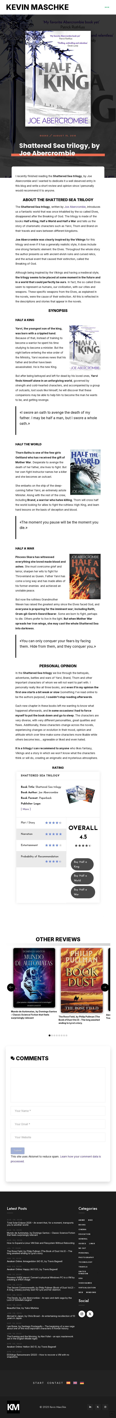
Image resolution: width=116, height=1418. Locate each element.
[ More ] (26, 809)
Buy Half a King (80, 864)
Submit (18, 1150)
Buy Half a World (80, 878)
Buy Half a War (80, 892)
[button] (107, 7)
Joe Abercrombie (75, 206)
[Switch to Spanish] (68, 1383)
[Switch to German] (81, 1383)
